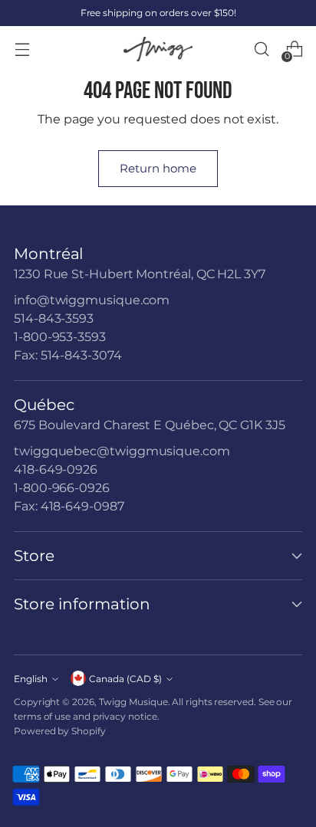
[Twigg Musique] (158, 49)
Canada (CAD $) (125, 678)
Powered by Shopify (60, 731)
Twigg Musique (133, 701)
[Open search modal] (261, 49)
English (31, 678)
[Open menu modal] (22, 49)
